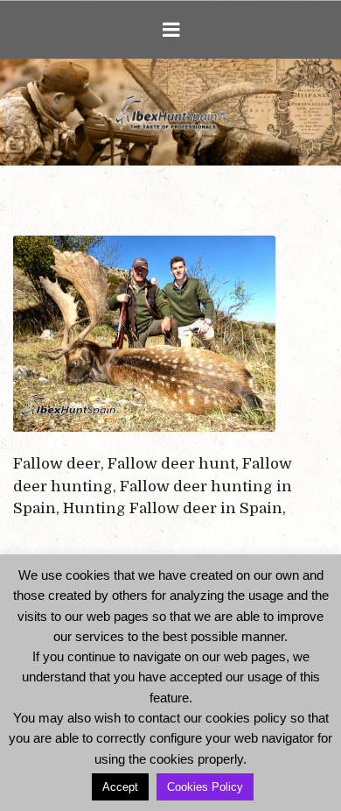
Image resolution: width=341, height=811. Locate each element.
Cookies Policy (205, 786)
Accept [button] (120, 786)
